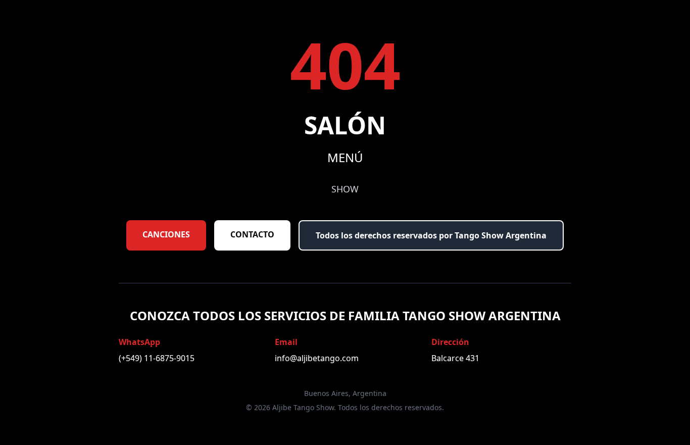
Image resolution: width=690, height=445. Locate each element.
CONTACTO (252, 234)
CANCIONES (166, 234)
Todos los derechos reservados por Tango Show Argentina (431, 235)
